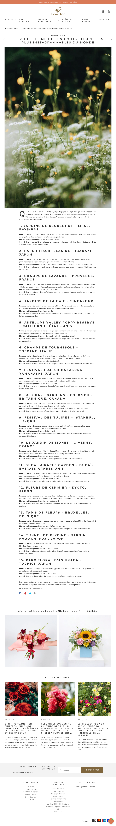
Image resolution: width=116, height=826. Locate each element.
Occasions (104, 19)
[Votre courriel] (69, 770)
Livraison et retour (58, 794)
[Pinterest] (25, 593)
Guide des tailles (58, 789)
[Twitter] (30, 593)
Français (85, 821)
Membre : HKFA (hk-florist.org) (58, 804)
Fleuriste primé (58, 801)
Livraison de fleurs (11, 28)
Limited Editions (24, 20)
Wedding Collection (44, 20)
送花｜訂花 (58, 811)
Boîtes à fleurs (67, 20)
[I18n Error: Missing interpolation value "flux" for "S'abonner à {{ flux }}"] (35, 593)
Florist (28, 589)
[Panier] (108, 11)
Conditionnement (58, 791)
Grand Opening (85, 20)
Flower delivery (37, 589)
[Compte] (103, 11)
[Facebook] (20, 593)
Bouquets (10, 19)
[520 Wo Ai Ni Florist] (21, 699)
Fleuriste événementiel (58, 799)
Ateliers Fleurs (58, 796)
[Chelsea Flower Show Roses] (58, 699)
